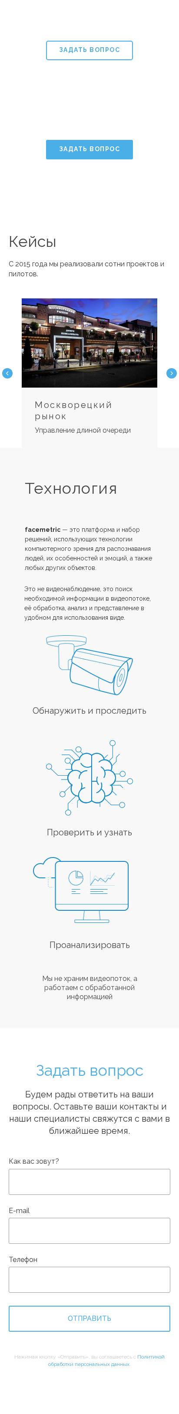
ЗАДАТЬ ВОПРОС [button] (89, 49)
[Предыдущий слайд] (7, 373)
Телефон (23, 1259)
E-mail (19, 1211)
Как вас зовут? (34, 1161)
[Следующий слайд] (171, 373)
